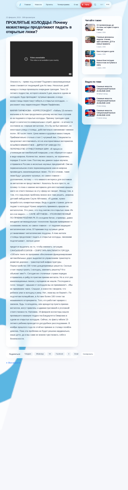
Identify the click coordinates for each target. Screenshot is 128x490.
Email (76, 354)
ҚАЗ (101, 4)
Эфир (87, 5)
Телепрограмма (63, 5)
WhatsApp (40, 354)
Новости (38, 5)
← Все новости (13, 363)
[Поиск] (95, 4)
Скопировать (88, 354)
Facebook (59, 354)
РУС (108, 4)
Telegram (27, 354)
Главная (27, 5)
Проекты (49, 5)
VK (50, 354)
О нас (76, 5)
